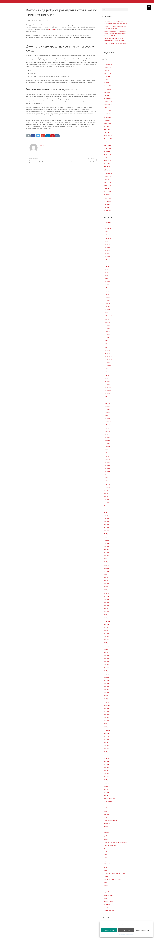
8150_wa (106, 559)
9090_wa (106, 636)
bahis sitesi (107, 805)
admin (39, 20)
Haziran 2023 (108, 179)
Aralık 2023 (107, 160)
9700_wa (106, 733)
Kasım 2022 (107, 201)
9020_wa (106, 624)
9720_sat (106, 736)
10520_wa (107, 403)
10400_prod (107, 353)
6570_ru (106, 503)
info (105, 848)
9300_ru (106, 671)
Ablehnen (126, 930)
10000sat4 (107, 253)
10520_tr (106, 400)
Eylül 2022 (107, 207)
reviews (106, 876)
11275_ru (46, 20)
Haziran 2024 (108, 142)
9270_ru (106, 668)
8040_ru (106, 552)
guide (105, 836)
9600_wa (106, 717)
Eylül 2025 (107, 95)
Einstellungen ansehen (143, 930)
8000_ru (106, 546)
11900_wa (107, 487)
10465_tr (106, 375)
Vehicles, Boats (108, 901)
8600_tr (106, 587)
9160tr (106, 652)
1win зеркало (52, 29)
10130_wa (107, 300)
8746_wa (106, 596)
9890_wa (106, 770)
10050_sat (107, 266)
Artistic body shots (109, 798)
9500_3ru (106, 699)
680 (105, 506)
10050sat (106, 272)
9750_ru (106, 739)
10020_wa (107, 263)
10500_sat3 (107, 390)
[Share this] (33, 135)
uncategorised (108, 895)
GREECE (106, 833)
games (106, 826)
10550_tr (106, 415)
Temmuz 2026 (108, 67)
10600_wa (107, 431)
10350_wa (107, 344)
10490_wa (107, 381)
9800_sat (106, 752)
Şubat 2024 (107, 154)
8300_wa (106, 562)
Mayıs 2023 (107, 182)
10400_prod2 (108, 356)
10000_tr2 (107, 244)
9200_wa (106, 664)
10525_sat (107, 406)
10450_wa (107, 372)
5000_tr (106, 493)
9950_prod (107, 786)
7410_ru (106, 534)
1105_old (106, 475)
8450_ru (106, 568)
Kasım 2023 (107, 164)
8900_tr (106, 608)
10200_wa (107, 322)
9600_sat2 (107, 714)
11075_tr (106, 478)
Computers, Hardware (110, 820)
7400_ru (106, 531)
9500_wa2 (107, 705)
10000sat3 (107, 250)
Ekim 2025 (107, 92)
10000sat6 (107, 260)
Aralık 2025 (107, 86)
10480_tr (106, 378)
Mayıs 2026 (107, 73)
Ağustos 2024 (108, 136)
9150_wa (106, 643)
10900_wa (107, 459)
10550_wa (107, 418)
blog (105, 811)
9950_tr (106, 789)
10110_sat (107, 291)
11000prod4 (107, 471)
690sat (106, 512)
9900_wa (106, 773)
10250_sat (107, 331)
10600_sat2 (107, 425)
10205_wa (107, 328)
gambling (107, 823)
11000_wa (107, 462)
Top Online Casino (109, 892)
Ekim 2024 (107, 129)
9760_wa (106, 745)
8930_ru (106, 612)
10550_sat (107, 409)
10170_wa (107, 310)
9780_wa (106, 749)
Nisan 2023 (107, 185)
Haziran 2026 (108, 70)
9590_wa (106, 711)
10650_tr (106, 434)
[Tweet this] (38, 135)
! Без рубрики (108, 222)
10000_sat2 (107, 238)
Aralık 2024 (107, 123)
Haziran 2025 (108, 104)
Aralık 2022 (107, 198)
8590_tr (106, 580)
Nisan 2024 (107, 148)
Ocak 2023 (107, 195)
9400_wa (106, 689)
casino (106, 817)
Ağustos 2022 (108, 210)
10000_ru (106, 232)
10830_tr (106, 453)
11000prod (107, 465)
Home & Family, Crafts (110, 845)
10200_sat (107, 319)
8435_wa (106, 565)
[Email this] (28, 135)
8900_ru (106, 602)
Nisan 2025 (107, 111)
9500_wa (106, 702)
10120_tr (106, 294)
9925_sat (106, 780)
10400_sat (107, 362)
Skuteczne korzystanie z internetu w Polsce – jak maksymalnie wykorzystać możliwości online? (115, 33)
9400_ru (106, 686)
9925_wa (106, 783)
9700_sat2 (107, 730)
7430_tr (106, 537)
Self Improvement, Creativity (112, 879)
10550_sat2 (107, 412)
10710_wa (107, 447)
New (105, 854)
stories (106, 886)
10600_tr (106, 428)
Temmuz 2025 (108, 101)
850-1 (105, 574)
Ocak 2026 (107, 83)
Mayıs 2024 (107, 145)
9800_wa (106, 758)
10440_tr (106, 369)
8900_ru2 (106, 605)
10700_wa (107, 443)
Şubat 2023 (107, 192)
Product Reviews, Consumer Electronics (115, 873)
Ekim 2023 (107, 167)
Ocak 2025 (107, 120)
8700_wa (106, 593)
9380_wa (106, 683)
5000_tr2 (106, 496)
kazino (106, 851)
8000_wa (106, 549)
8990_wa (106, 615)
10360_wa (107, 350)
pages (106, 861)
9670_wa (106, 727)
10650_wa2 (107, 440)
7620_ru (106, 540)
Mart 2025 (107, 114)
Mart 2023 (107, 189)
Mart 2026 (107, 76)
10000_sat (107, 235)
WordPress (107, 904)
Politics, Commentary (110, 864)
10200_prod (107, 313)
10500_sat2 (107, 387)
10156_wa (107, 306)
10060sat (106, 278)
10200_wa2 (107, 325)
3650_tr (106, 490)
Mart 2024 (107, 151)
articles (106, 795)
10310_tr (106, 341)
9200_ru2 (106, 661)
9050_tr (106, 627)
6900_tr (106, 509)
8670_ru (106, 590)
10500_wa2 (107, 397)
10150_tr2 (107, 303)
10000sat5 (107, 257)
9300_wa (106, 674)
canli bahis (107, 814)
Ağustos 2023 (108, 173)
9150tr (106, 649)
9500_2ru (106, 696)
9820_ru (106, 761)
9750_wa (106, 742)
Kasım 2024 (107, 126)
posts (105, 867)
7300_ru (106, 521)
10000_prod (107, 229)
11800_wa (107, 484)
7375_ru (106, 527)
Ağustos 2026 (108, 64)
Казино (106, 907)
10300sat (106, 338)
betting (106, 808)
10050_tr (106, 269)
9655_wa (106, 724)
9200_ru (106, 658)
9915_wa (106, 777)
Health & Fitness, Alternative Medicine (115, 842)
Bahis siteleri (108, 802)
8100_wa (106, 556)
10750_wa (107, 450)
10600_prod (107, 422)
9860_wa (106, 767)
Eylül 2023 (107, 170)
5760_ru (106, 499)
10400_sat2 (107, 366)
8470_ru (106, 571)
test (105, 889)
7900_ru (106, 543)
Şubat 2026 (107, 80)
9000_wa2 (107, 621)
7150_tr (106, 515)
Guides (106, 839)
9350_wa (106, 680)
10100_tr (106, 285)
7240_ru (106, 518)
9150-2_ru (107, 646)
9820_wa (106, 764)
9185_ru (106, 655)
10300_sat (107, 334)
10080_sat (107, 281)
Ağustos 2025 (108, 98)
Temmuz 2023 (108, 176)
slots (105, 882)
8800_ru (106, 599)
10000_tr (106, 241)
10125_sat (107, 297)
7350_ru (106, 524)
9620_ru (106, 721)
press (105, 870)
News (105, 858)
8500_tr (106, 577)
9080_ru (106, 633)
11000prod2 (107, 468)
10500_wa (107, 394)
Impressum (122, 934)
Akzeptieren (109, 930)
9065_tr (106, 630)
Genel (105, 830)
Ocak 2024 (107, 157)
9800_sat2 (107, 755)
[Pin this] (52, 135)
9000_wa (106, 618)
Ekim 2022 (107, 204)
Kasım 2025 (107, 89)
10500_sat (107, 384)
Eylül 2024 (107, 132)
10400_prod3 (108, 359)
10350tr (106, 347)
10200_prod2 (108, 316)
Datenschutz (129, 934)
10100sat (106, 288)
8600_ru (106, 584)
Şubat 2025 (107, 117)
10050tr (106, 275)
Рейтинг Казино (109, 910)
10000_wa (107, 247)
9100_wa (106, 640)
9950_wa (106, 792)
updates (106, 898)
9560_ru (106, 708)
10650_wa (107, 437)
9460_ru (106, 693)
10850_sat (107, 456)
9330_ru (106, 677)
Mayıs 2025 (107, 108)
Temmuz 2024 (108, 139)
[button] (149, 7)
